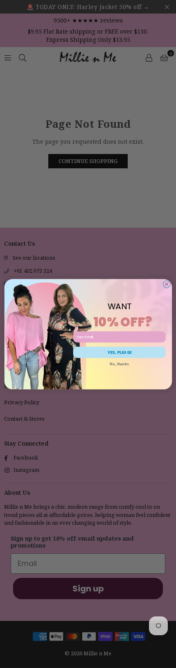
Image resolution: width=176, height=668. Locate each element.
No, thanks (119, 364)
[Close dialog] (166, 284)
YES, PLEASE (119, 352)
